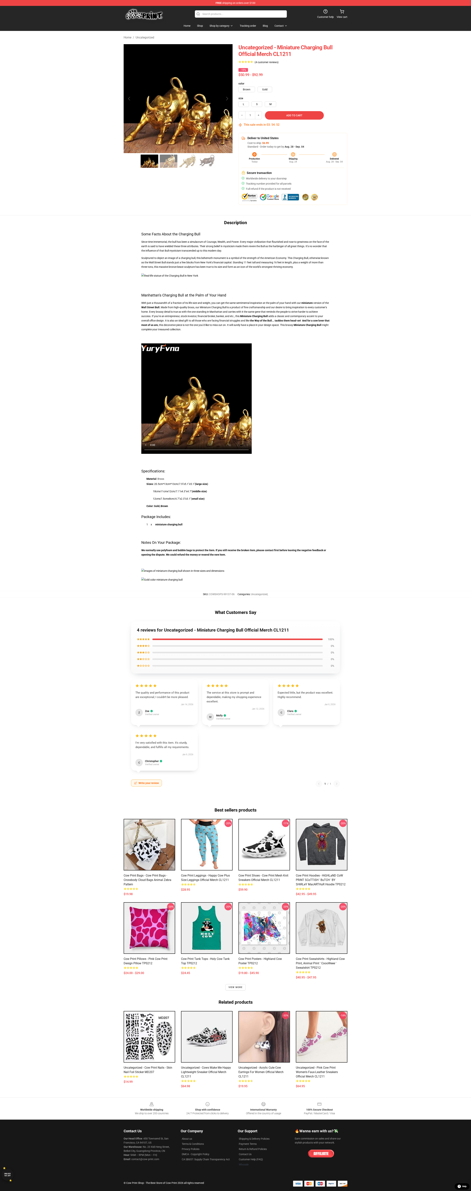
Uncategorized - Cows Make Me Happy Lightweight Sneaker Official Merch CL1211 (206, 1072)
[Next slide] (227, 99)
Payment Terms (248, 1143)
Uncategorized (145, 37)
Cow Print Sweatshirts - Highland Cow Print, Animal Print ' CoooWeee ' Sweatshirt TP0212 (320, 963)
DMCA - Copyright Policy (195, 1154)
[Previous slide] (129, 99)
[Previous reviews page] (319, 783)
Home (127, 37)
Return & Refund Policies (253, 1149)
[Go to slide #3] (187, 161)
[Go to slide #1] (149, 161)
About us (187, 1138)
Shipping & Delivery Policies (254, 1138)
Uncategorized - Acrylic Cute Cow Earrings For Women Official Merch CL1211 (261, 1072)
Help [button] (464, 1186)
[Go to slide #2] (168, 161)
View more (236, 987)
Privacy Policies (190, 1149)
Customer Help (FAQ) (251, 1159)
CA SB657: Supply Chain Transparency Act (206, 1159)
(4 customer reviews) (267, 62)
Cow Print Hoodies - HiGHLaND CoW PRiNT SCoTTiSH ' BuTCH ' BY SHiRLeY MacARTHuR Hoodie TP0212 (321, 880)
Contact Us (245, 1154)
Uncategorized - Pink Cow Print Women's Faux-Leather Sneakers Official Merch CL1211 (317, 1072)
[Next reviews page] (336, 783)
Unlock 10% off (7, 1175)
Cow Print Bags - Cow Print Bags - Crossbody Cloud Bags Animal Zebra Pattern (147, 880)
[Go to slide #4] (207, 161)
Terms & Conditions (193, 1143)
